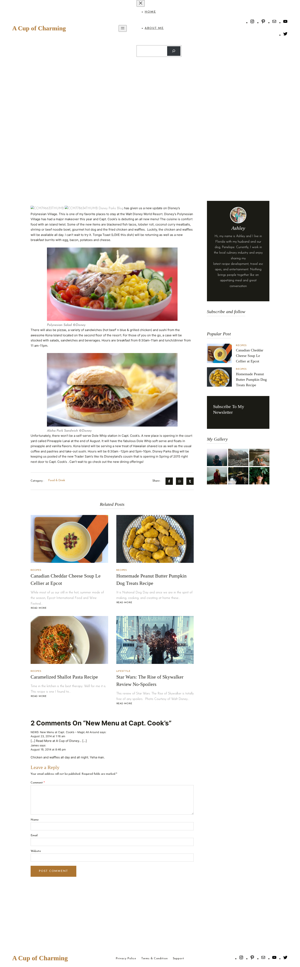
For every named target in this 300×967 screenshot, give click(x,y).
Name (35, 819)
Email (34, 835)
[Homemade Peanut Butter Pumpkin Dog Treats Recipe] (155, 539)
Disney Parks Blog (111, 208)
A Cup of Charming (39, 28)
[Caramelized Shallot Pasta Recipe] (69, 640)
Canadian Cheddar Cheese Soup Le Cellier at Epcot (249, 355)
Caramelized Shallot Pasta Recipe (64, 677)
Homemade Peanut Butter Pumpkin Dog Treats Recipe (251, 379)
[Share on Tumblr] (190, 481)
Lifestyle (123, 671)
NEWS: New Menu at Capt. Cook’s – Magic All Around (65, 732)
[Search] (173, 51)
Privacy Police (126, 958)
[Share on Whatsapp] (179, 481)
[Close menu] (141, 3)
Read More (39, 608)
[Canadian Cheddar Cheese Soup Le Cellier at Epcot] (69, 539)
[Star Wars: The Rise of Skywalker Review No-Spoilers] (155, 640)
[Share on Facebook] (169, 481)
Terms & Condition (154, 958)
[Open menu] (123, 28)
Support (178, 958)
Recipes (36, 570)
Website (36, 851)
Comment (38, 782)
